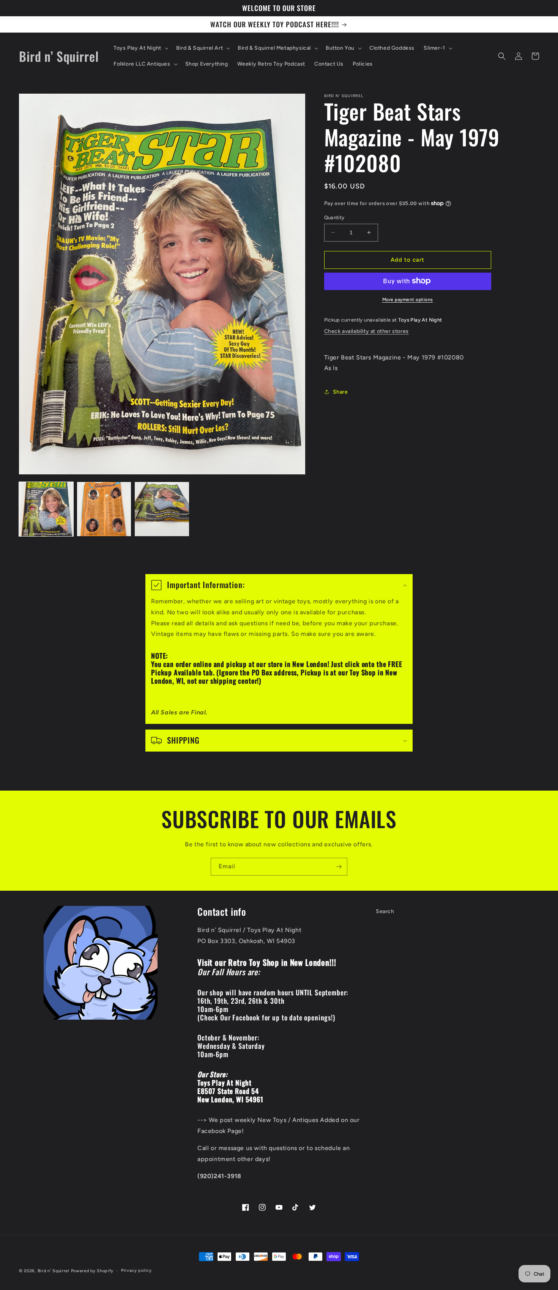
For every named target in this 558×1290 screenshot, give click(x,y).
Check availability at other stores (366, 331)
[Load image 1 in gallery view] (46, 509)
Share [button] (340, 391)
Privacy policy (136, 1270)
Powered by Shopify (92, 1270)
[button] (140, 48)
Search (385, 911)
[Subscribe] (338, 867)
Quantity (334, 217)
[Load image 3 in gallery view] (162, 509)
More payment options (407, 299)
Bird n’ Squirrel (54, 1270)
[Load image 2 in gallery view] (104, 509)
